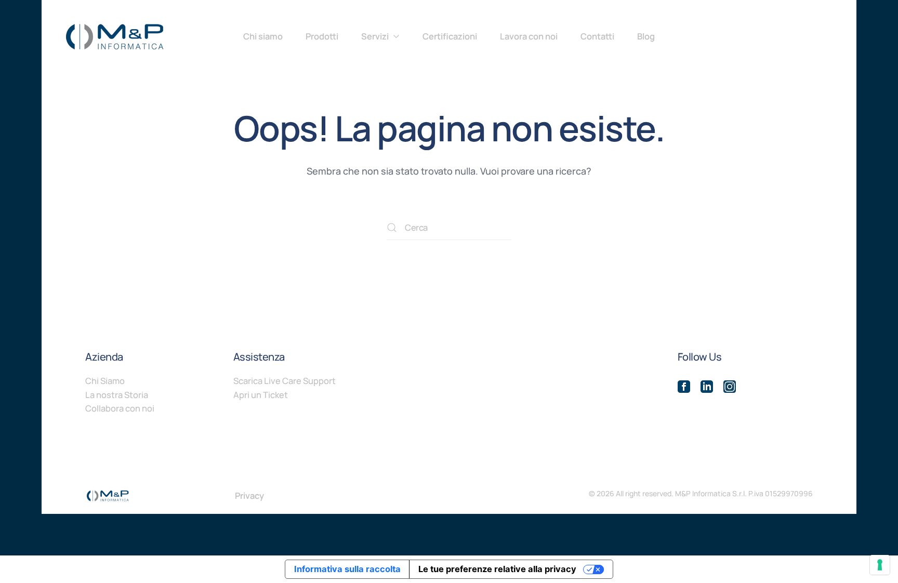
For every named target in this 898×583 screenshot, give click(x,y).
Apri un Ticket (260, 395)
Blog (646, 36)
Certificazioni (449, 36)
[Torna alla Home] (114, 36)
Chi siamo (263, 36)
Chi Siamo (105, 381)
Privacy (249, 495)
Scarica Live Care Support (284, 381)
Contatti (597, 36)
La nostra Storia (116, 395)
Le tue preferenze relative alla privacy (497, 569)
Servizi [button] (375, 36)
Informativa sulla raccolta (347, 569)
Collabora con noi (119, 408)
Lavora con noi (529, 36)
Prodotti (322, 36)
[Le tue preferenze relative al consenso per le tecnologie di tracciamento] (880, 565)
